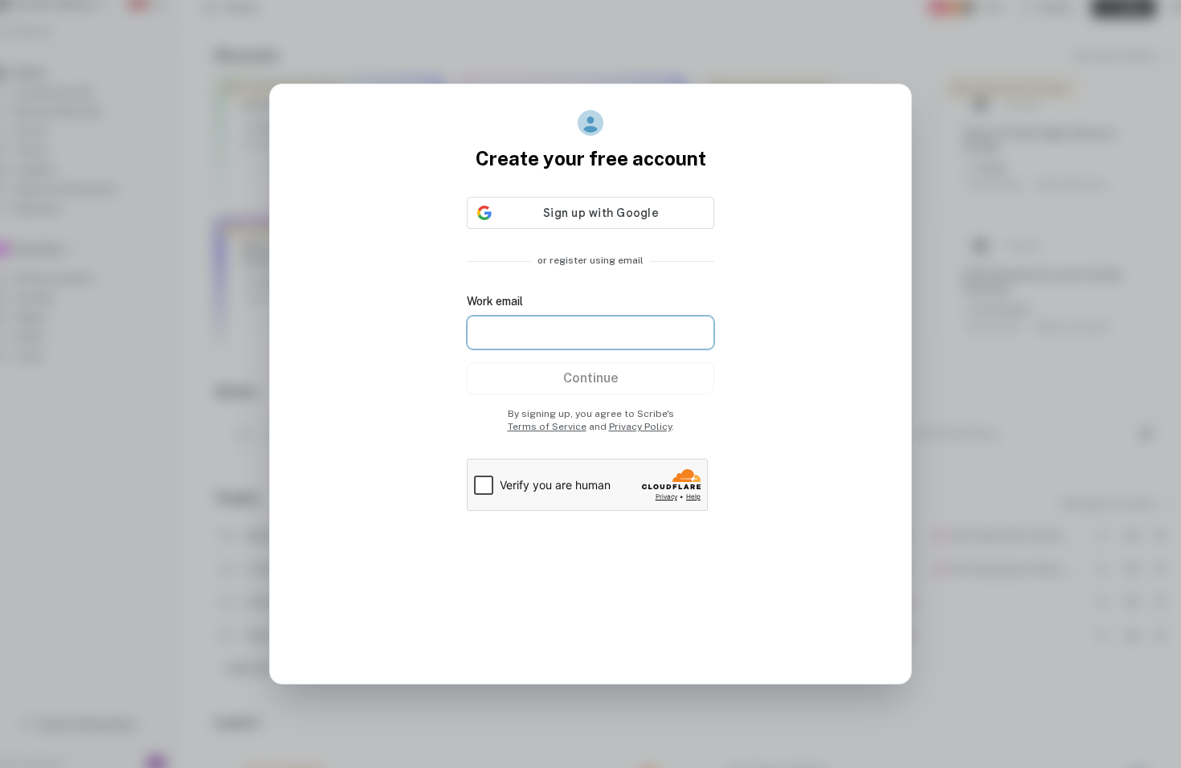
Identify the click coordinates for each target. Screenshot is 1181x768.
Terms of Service (547, 426)
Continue (591, 378)
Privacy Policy (640, 426)
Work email (495, 301)
